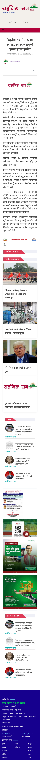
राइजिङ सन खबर (15, 62)
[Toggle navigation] (3, 30)
